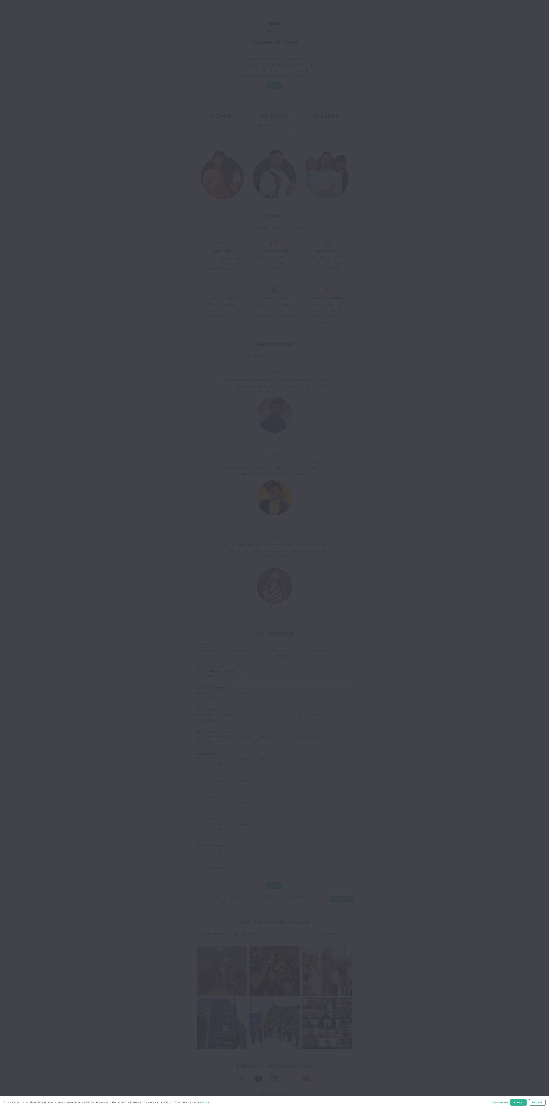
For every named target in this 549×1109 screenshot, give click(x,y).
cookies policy (204, 1102)
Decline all (537, 1102)
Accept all (518, 1102)
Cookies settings (500, 1102)
